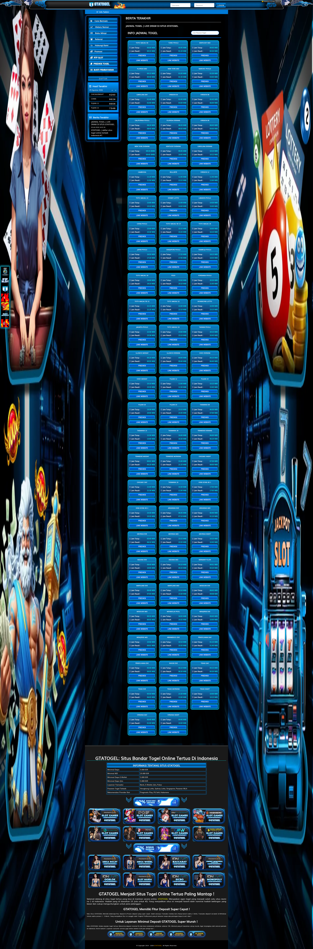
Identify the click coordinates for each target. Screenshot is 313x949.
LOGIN (221, 5)
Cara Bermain (100, 20)
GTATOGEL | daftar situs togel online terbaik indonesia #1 (101, 133)
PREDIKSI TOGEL (101, 63)
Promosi (98, 51)
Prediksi (142, 55)
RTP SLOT (98, 57)
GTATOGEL (163, 898)
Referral (98, 39)
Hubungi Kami (101, 45)
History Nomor (101, 26)
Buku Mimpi (100, 33)
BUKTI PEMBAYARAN (104, 69)
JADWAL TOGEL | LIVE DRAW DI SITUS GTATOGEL (102, 123)
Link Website (142, 60)
